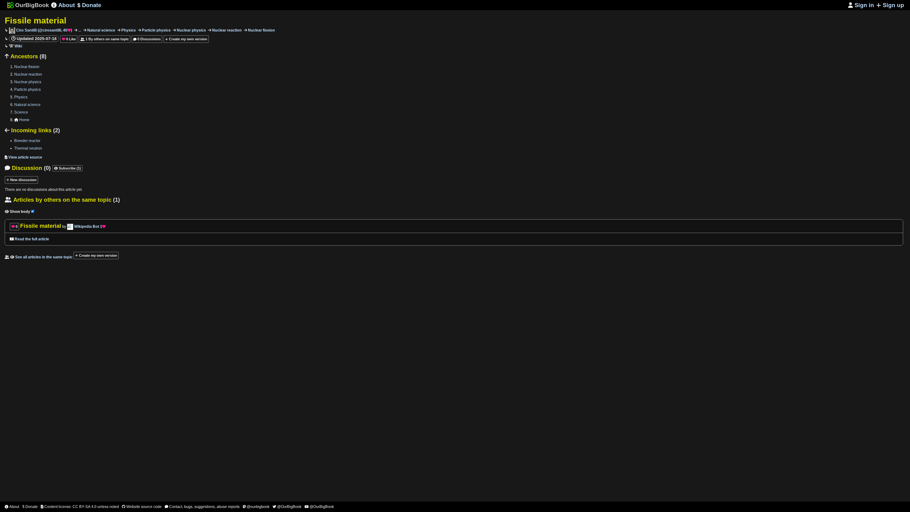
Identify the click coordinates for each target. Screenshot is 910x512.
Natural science (100, 30)
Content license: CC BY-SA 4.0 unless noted (80, 507)
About (63, 5)
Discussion (28, 168)
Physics (128, 30)
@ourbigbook (256, 507)
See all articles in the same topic (39, 257)
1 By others (104, 39)
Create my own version (187, 39)
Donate (89, 5)
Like (69, 39)
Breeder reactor (27, 141)
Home (21, 120)
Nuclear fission (261, 30)
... (79, 30)
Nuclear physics (191, 30)
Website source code (142, 507)
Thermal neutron (28, 148)
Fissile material (35, 20)
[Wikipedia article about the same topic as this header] (15, 46)
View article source (23, 157)
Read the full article (29, 239)
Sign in (861, 5)
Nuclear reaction (226, 30)
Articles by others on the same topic (62, 200)
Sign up (893, 5)
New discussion (22, 180)
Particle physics (156, 30)
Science (21, 112)
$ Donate (30, 507)
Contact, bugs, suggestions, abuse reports (202, 507)
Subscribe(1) (67, 168)
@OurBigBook (287, 507)
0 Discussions (147, 39)
